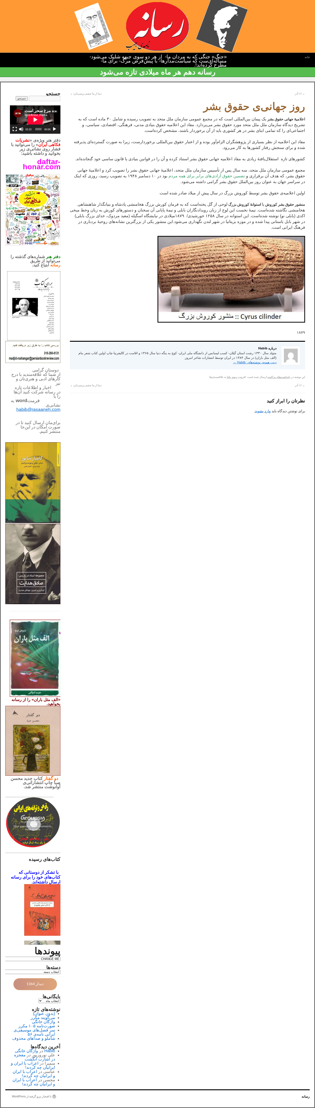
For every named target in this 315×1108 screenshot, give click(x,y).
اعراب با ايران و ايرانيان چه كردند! (33, 1065)
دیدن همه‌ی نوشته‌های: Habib (254, 362)
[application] (35, 119)
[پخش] (54, 129)
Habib (49, 1051)
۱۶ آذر (300, 93)
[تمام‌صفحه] (14, 129)
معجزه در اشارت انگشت (34, 1057)
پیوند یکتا (232, 377)
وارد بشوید (263, 411)
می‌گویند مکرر (43, 1017)
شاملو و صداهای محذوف (33, 1038)
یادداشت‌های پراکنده (278, 377)
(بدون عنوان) (44, 1013)
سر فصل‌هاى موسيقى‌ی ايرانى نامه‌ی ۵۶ (34, 1032)
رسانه (306, 1096)
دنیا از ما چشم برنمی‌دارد (85, 93)
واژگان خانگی (43, 1021)
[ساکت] (21, 129)
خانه (307, 57)
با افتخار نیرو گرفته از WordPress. (31, 1096)
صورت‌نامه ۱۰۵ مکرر (36, 1026)
